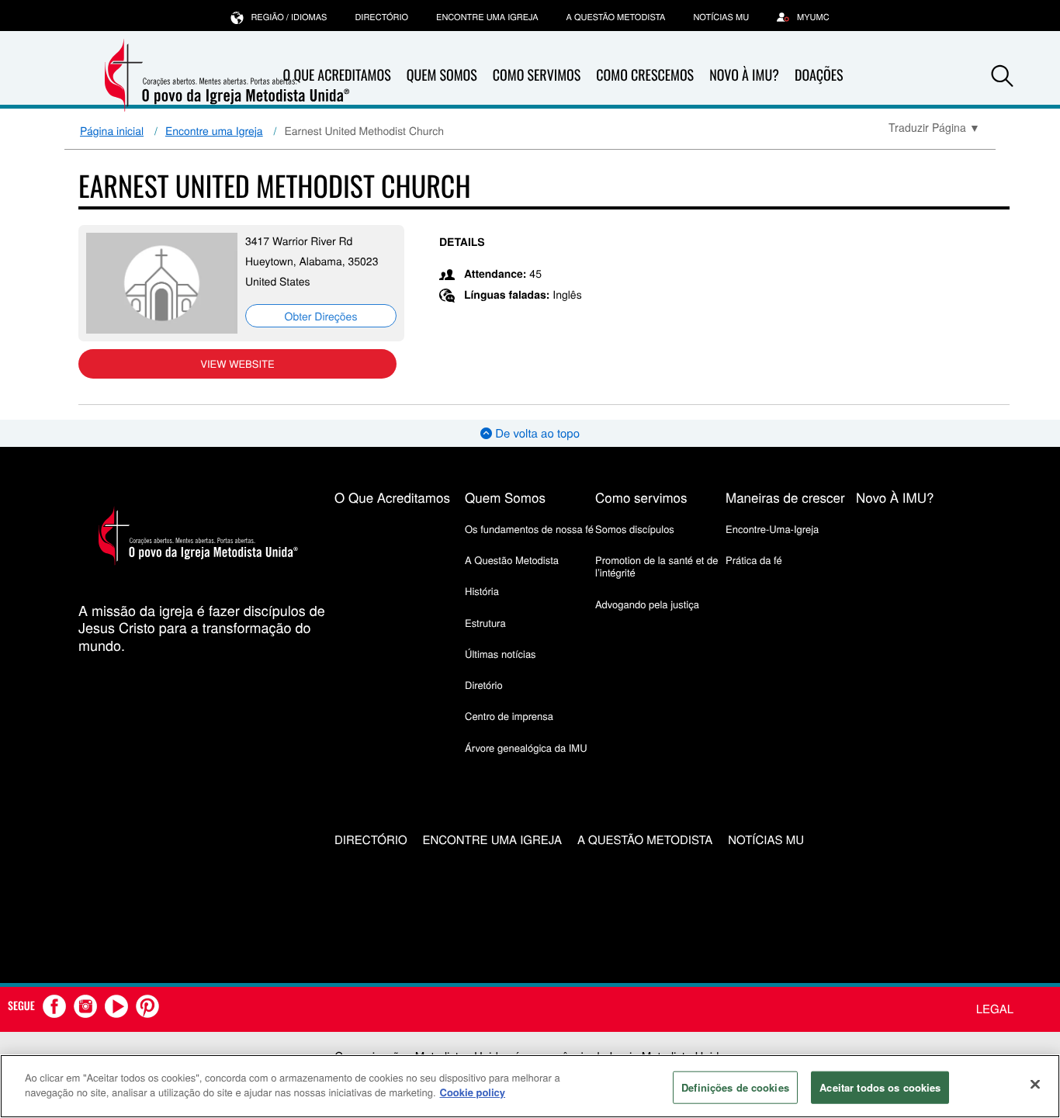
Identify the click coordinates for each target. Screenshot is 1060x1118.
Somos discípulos (634, 528)
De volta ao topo (536, 433)
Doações (819, 75)
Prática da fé (754, 559)
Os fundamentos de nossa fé (529, 528)
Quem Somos (442, 75)
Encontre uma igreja (487, 17)
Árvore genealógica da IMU (526, 747)
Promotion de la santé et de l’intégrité (656, 566)
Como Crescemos (645, 75)
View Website (237, 363)
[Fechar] (1035, 1084)
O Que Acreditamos (392, 497)
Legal (994, 1009)
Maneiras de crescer (785, 497)
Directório (381, 17)
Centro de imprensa (509, 715)
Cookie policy (473, 1092)
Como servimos (641, 497)
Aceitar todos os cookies (879, 1087)
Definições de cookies (735, 1087)
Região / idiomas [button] (289, 17)
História (482, 590)
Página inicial (112, 130)
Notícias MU (721, 17)
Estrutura (485, 622)
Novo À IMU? (744, 75)
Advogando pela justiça (647, 604)
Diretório (484, 684)
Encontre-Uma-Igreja (772, 528)
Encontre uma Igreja (214, 130)
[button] (1002, 76)
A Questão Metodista (616, 17)
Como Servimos (536, 75)
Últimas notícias (500, 653)
